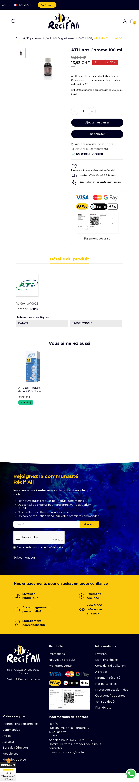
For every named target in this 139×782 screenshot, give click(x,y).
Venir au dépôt (105, 701)
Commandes (11, 729)
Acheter (99, 134)
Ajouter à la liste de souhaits (94, 144)
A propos (101, 671)
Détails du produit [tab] (69, 259)
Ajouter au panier (97, 122)
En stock (22, 309)
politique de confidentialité (47, 547)
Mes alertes (10, 753)
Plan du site (103, 707)
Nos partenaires (105, 683)
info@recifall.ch (78, 752)
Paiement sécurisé (107, 677)
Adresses (8, 741)
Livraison (101, 653)
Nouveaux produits (62, 659)
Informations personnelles (20, 723)
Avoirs (7, 735)
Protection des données (111, 689)
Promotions (57, 653)
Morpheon (33, 679)
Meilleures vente (60, 665)
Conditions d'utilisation (110, 665)
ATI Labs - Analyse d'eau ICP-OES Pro (29, 389)
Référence (23, 303)
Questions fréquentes (110, 695)
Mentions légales (106, 659)
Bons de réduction (15, 747)
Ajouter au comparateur (91, 148)
